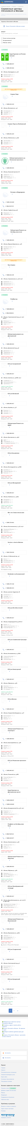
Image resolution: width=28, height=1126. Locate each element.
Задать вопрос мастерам (7, 1108)
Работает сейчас (7, 42)
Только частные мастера (9, 38)
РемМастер (13, 299)
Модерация (4, 1095)
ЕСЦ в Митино (12, 699)
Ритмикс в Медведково (17, 192)
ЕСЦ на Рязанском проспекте (17, 760)
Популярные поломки (6, 1081)
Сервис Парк (14, 94)
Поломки (3, 1110)
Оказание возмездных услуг (8, 1074)
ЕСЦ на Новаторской (14, 669)
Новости (3, 1070)
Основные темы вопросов (7, 1079)
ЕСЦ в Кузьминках (13, 453)
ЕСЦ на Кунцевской (14, 979)
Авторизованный (7, 40)
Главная (3, 1067)
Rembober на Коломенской (16, 574)
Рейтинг (3, 1092)
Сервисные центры (5, 6)
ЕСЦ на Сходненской (14, 949)
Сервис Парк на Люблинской (17, 124)
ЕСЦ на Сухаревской (14, 364)
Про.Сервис (11, 265)
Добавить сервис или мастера (8, 1090)
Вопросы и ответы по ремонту (8, 1106)
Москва (14, 6)
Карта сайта (4, 1076)
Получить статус (5, 1088)
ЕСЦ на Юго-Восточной (15, 608)
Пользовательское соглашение (8, 1072)
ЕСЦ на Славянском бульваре (17, 639)
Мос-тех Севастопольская (16, 512)
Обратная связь (5, 1099)
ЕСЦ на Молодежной (14, 483)
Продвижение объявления (7, 1097)
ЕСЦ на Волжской (13, 393)
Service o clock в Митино (15, 542)
